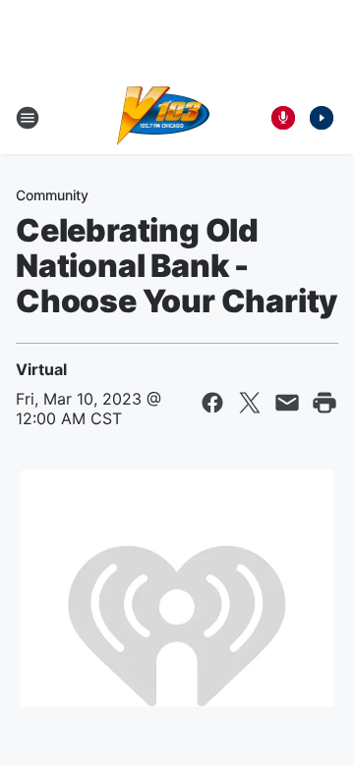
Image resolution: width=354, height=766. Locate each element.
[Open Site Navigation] (27, 118)
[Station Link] (163, 117)
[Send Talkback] (283, 118)
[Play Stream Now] (321, 118)
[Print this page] (324, 402)
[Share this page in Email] (287, 402)
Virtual (41, 369)
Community (52, 195)
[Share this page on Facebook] (212, 402)
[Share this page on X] (250, 402)
